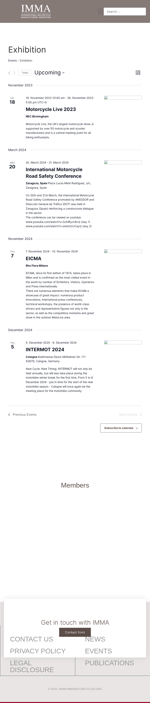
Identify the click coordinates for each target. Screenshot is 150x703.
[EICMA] (123, 254)
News (95, 639)
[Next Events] (14, 73)
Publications (109, 663)
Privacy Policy (38, 651)
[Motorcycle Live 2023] (123, 98)
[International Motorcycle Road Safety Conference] (123, 167)
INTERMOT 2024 (45, 349)
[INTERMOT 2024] (123, 351)
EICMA (33, 258)
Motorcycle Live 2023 (51, 109)
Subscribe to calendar (119, 428)
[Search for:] (125, 11)
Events (12, 60)
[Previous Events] (9, 73)
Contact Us (31, 639)
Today (24, 72)
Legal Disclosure (32, 666)
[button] (101, 11)
